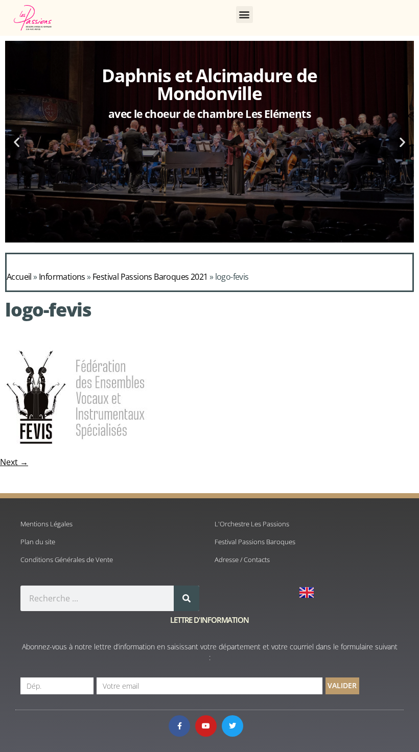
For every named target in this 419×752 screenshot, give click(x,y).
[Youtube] (206, 726)
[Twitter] (232, 726)
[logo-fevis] (76, 450)
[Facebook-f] (179, 726)
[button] (244, 14)
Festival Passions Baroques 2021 (149, 276)
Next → (14, 462)
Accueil (19, 276)
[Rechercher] (186, 598)
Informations (62, 276)
